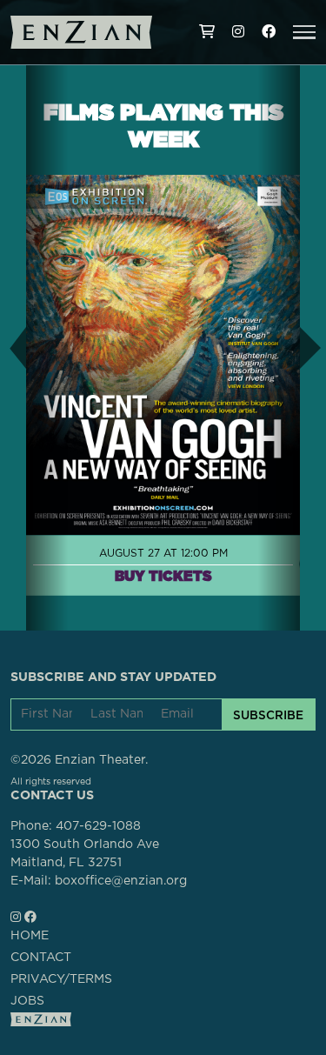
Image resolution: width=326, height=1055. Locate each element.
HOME (29, 936)
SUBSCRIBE (268, 715)
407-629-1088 (98, 826)
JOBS (27, 1001)
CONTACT (40, 958)
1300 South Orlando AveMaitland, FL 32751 (84, 853)
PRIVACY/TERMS (61, 979)
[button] (304, 32)
